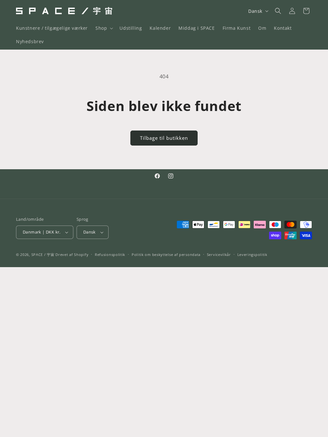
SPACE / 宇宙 (42, 254)
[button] (104, 28)
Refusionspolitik (110, 254)
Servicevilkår (219, 254)
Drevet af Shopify (71, 254)
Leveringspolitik (252, 254)
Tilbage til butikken (164, 138)
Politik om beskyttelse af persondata (166, 254)
